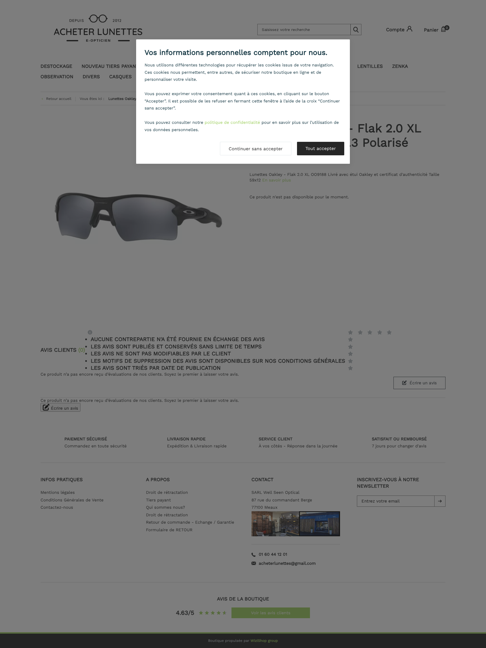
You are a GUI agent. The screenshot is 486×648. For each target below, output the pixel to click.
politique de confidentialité (232, 122)
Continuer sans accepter (256, 148)
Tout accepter (320, 148)
